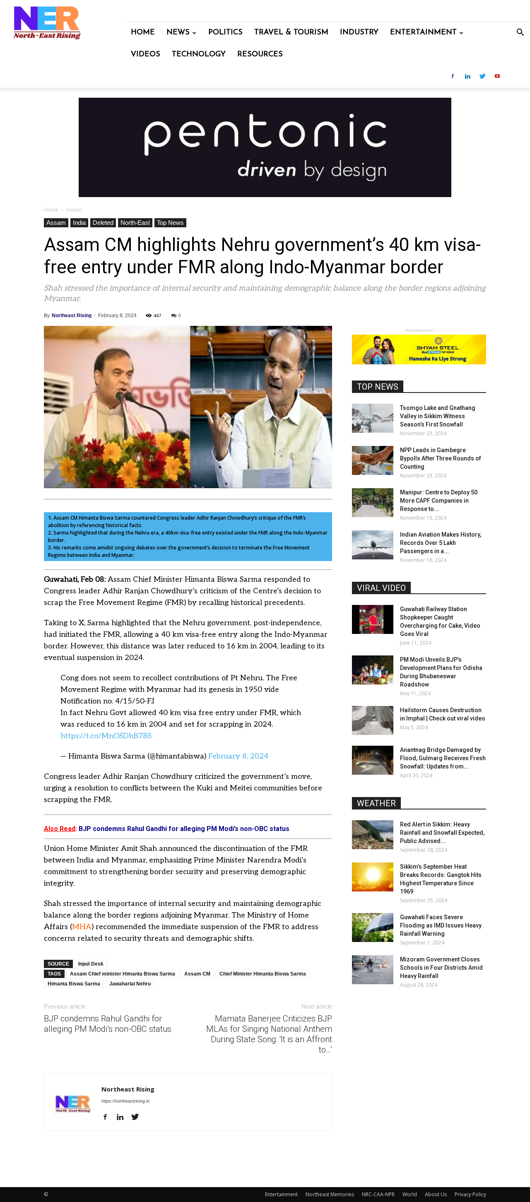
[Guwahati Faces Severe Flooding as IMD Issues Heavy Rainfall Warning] (372, 927)
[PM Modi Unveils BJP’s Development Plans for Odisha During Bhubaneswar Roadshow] (372, 669)
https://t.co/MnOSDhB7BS (106, 736)
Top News (170, 222)
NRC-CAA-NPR (378, 1194)
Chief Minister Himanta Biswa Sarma (262, 974)
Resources (260, 54)
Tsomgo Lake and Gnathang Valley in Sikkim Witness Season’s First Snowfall (437, 416)
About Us (436, 1194)
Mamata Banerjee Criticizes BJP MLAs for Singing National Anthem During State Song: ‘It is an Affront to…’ (269, 1034)
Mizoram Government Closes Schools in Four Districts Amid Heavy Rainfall (441, 967)
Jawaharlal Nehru (130, 984)
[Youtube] (497, 77)
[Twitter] (482, 77)
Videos (145, 54)
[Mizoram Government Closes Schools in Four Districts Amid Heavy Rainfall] (372, 969)
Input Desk (91, 964)
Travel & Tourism (291, 32)
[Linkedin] (467, 77)
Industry (359, 32)
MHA (82, 927)
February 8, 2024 (238, 756)
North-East (135, 222)
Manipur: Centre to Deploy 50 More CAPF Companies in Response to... (438, 500)
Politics (225, 32)
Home (143, 32)
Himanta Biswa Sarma (74, 984)
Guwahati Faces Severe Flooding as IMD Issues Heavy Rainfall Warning (441, 925)
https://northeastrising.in (125, 1100)
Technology (199, 54)
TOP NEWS (377, 387)
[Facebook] (452, 77)
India (79, 222)
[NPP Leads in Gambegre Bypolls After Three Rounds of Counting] (372, 460)
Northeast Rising (72, 315)
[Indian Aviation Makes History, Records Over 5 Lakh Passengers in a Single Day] (372, 544)
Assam (56, 222)
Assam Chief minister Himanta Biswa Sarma (122, 974)
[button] (520, 33)
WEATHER (376, 803)
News (178, 32)
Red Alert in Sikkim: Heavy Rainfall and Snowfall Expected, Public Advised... (442, 832)
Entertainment (423, 32)
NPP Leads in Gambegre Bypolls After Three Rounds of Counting (440, 458)
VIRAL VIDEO (381, 588)
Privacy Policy (470, 1194)
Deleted (103, 222)
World (409, 1194)
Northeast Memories (330, 1194)
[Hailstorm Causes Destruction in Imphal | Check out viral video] (372, 720)
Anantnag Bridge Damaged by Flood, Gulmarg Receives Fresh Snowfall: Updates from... (443, 758)
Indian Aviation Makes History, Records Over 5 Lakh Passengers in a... (440, 542)
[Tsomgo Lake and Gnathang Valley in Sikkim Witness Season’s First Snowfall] (372, 418)
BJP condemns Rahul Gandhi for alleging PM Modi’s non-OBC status (107, 1024)
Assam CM (197, 974)
